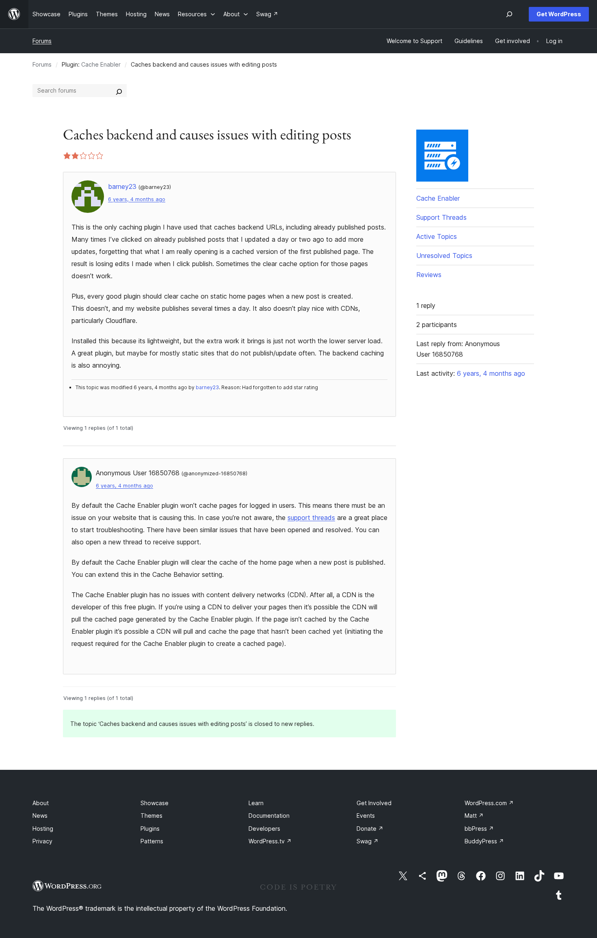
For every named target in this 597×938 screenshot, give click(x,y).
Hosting (42, 828)
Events (366, 815)
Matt (474, 815)
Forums (42, 40)
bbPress (479, 828)
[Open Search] (509, 14)
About (40, 802)
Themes (151, 815)
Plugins (150, 828)
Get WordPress (558, 14)
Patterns (152, 841)
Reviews (428, 275)
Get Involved (374, 802)
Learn (256, 802)
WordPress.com (489, 802)
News (40, 815)
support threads (311, 517)
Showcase (155, 802)
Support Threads (441, 217)
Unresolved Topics (444, 255)
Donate (370, 828)
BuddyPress (484, 841)
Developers (264, 828)
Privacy (42, 841)
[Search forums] (119, 90)
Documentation (269, 815)
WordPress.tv (270, 841)
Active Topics (436, 236)
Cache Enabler (101, 64)
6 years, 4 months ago (136, 199)
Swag (368, 841)
